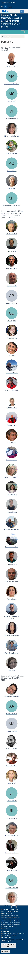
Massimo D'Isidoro (12, 373)
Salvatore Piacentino (12, 581)
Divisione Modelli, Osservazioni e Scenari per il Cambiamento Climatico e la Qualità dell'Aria (11, 20)
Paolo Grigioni (11, 442)
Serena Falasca (12, 800)
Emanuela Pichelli (11, 870)
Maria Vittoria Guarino (11, 136)
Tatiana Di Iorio (12, 407)
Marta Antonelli (12, 731)
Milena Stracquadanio (12, 635)
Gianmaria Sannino (12, 66)
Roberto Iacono (12, 818)
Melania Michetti (11, 153)
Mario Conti (11, 101)
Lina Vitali (11, 670)
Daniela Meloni (12, 494)
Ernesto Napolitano (11, 835)
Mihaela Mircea (12, 512)
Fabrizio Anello (11, 286)
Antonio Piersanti (11, 233)
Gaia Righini (11, 188)
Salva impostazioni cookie (8, 945)
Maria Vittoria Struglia (11, 905)
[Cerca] (22, 11)
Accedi (10, 7)
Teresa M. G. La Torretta (12, 477)
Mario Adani (12, 251)
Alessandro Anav (11, 713)
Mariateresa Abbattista (11, 84)
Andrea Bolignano (12, 303)
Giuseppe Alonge (11, 268)
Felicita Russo (11, 599)
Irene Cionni (11, 783)
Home (4, 37)
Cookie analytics (6, 937)
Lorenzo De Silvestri (11, 390)
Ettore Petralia (12, 564)
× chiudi (14, 907)
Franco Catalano (11, 766)
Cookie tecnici (6, 931)
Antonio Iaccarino (11, 460)
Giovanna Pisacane (12, 887)
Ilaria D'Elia (11, 355)
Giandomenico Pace (11, 547)
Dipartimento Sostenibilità (8, 2)
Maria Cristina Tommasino (11, 205)
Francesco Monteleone (11, 529)
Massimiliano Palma (11, 853)
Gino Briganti (11, 320)
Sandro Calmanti (11, 748)
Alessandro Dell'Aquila (11, 696)
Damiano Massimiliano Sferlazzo (11, 617)
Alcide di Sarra (11, 425)
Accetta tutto (5, 951)
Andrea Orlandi (11, 171)
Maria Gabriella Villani (12, 653)
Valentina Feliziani (12, 118)
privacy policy (4, 928)
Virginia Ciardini (12, 338)
